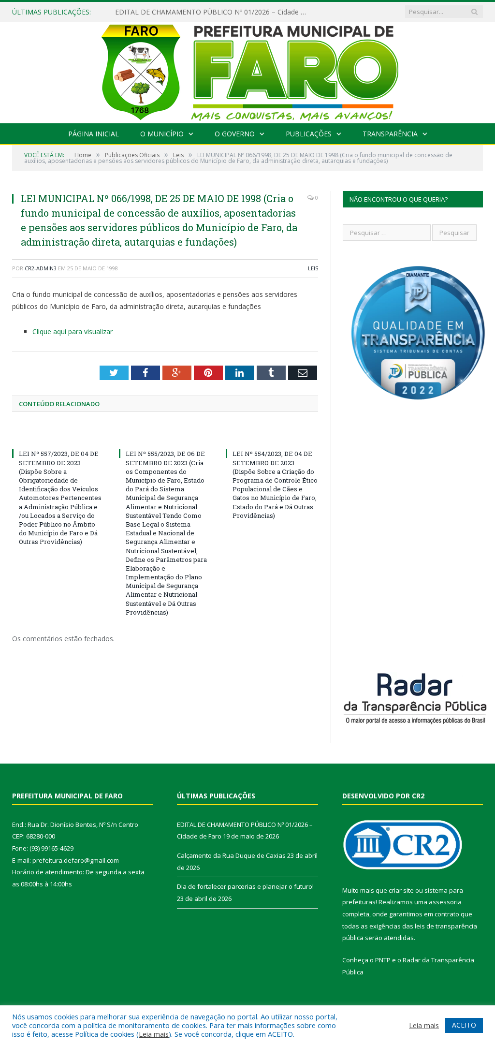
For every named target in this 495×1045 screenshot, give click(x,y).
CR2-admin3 (41, 268)
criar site (401, 890)
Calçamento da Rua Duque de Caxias (231, 855)
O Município (162, 133)
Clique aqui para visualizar (72, 331)
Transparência (390, 133)
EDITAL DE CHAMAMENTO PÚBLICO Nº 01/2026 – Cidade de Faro (214, 12)
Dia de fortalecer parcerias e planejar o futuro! (245, 886)
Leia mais (154, 1034)
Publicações (309, 133)
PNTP (383, 960)
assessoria (445, 902)
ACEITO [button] (464, 1025)
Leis (313, 268)
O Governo (235, 133)
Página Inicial (93, 133)
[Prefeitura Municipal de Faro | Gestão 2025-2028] (247, 70)
